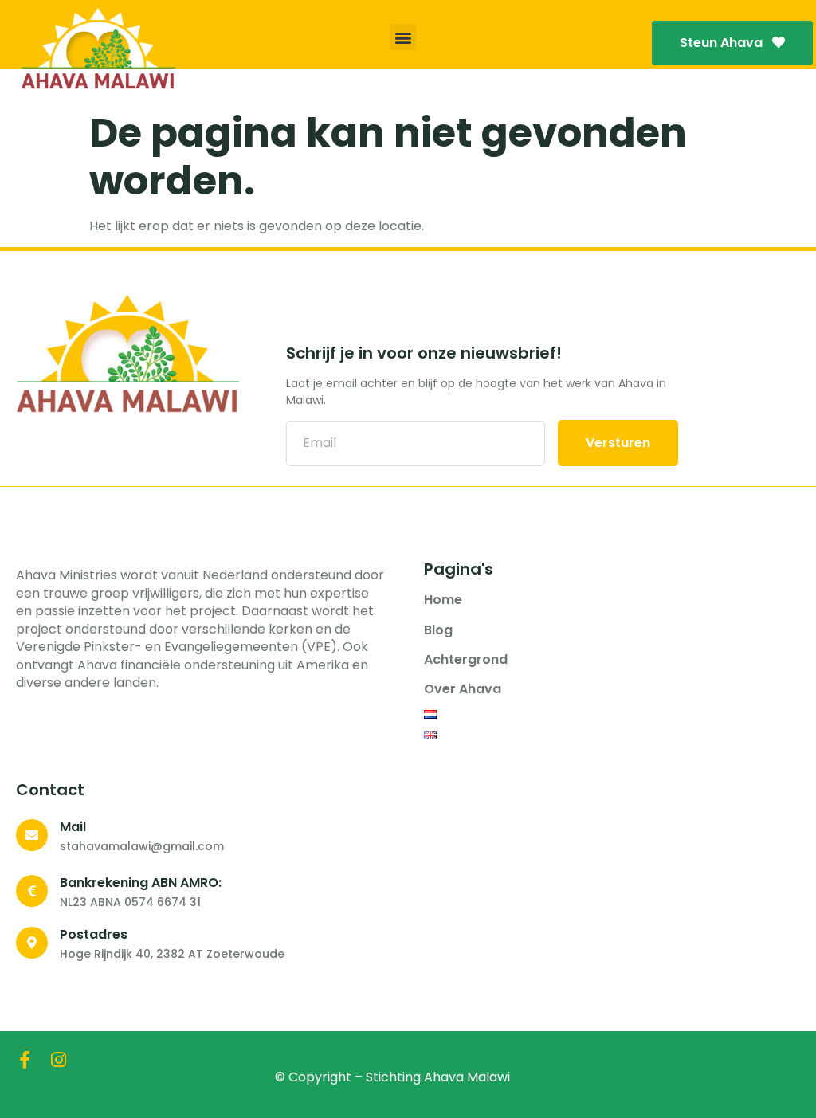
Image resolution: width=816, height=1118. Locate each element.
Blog (438, 630)
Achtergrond (466, 660)
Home (443, 600)
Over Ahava (462, 689)
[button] (403, 37)
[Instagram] (58, 1060)
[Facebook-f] (24, 1060)
